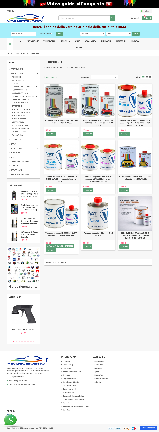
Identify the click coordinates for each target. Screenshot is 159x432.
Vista (138, 77)
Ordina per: (85, 77)
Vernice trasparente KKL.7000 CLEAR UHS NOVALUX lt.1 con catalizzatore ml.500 (61, 179)
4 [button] (22, 341)
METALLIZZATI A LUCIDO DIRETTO (24, 96)
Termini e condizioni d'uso (72, 372)
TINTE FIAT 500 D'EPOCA (21, 112)
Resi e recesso (148, 428)
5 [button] (25, 341)
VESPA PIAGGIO (18, 122)
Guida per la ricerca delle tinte (73, 396)
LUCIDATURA (16, 140)
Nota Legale (67, 368)
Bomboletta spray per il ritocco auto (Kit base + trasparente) (29, 207)
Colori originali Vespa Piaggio (73, 399)
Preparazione (33, 41)
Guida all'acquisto (69, 392)
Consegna (66, 361)
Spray (77, 41)
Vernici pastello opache (20, 128)
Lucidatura (65, 41)
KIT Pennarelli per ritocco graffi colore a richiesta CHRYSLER (29, 220)
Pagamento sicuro (69, 379)
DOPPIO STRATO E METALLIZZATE (24, 87)
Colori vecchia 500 (69, 389)
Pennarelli (106, 41)
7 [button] (31, 341)
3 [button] (19, 341)
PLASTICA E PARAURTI (20, 103)
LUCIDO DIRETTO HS (19, 90)
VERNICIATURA (17, 73)
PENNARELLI (16, 166)
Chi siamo (66, 375)
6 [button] (28, 341)
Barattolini (121, 41)
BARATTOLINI (16, 170)
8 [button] (33, 341)
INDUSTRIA (15, 153)
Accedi (135, 18)
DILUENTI (15, 83)
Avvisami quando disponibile (60, 246)
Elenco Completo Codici (20, 161)
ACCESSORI (16, 77)
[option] (24, 320)
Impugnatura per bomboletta (23, 329)
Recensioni (67, 403)
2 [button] (16, 341)
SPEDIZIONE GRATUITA (20, 174)
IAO (12, 157)
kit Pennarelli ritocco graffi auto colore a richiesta (29, 234)
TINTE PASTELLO (18, 116)
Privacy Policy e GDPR (71, 365)
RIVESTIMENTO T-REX (20, 125)
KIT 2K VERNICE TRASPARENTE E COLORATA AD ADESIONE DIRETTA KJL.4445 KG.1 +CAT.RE (135, 235)
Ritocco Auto (90, 41)
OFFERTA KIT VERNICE (20, 99)
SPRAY (13, 144)
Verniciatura (49, 41)
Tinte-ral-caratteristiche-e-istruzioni (76, 406)
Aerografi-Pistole (18, 135)
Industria (135, 41)
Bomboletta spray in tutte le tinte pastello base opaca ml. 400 (29, 193)
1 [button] (13, 341)
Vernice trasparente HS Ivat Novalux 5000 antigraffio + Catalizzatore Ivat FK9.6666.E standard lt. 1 (135, 122)
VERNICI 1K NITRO (19, 132)
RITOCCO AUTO (17, 148)
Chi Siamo (12, 11)
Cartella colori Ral (69, 385)
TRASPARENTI (17, 106)
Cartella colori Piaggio (71, 382)
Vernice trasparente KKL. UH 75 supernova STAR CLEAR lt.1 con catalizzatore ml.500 (98, 179)
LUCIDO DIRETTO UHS (20, 93)
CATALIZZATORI (18, 80)
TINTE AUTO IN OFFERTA (21, 109)
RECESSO (79, 47)
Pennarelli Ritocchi (101, 379)
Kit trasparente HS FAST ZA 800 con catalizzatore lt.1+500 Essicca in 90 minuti (98, 122)
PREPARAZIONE (17, 69)
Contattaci (66, 410)
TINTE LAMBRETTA (19, 119)
